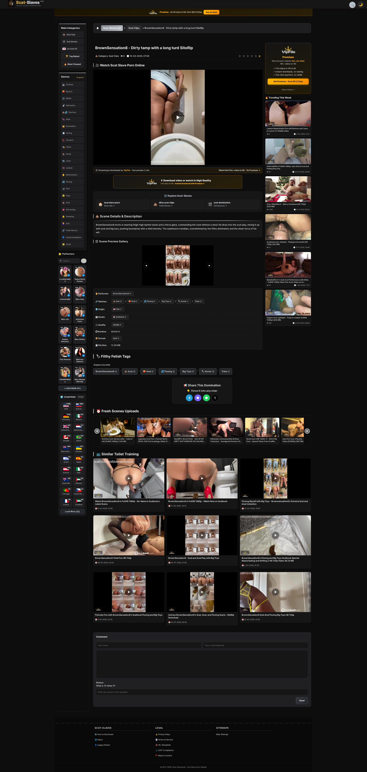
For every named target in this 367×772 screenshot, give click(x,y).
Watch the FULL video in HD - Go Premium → (239, 170)
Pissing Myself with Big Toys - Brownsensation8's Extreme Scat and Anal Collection (275, 502)
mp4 (115, 338)
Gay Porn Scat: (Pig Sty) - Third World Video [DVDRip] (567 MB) (298, 440)
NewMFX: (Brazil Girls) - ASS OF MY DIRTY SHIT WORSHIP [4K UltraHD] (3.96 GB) (189, 441)
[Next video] (307, 431)
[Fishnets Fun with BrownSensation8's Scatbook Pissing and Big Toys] (128, 592)
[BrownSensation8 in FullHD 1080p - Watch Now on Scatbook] (202, 478)
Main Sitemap (222, 734)
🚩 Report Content (163, 755)
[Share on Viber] (197, 397)
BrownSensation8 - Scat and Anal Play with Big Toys (193, 558)
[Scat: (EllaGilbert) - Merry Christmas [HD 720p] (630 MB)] (288, 189)
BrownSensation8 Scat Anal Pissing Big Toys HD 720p (268, 615)
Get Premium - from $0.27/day (288, 81)
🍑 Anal (131, 301)
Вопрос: (100, 682)
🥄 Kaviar (182, 301)
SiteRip (116, 325)
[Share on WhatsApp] (206, 397)
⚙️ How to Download (104, 734)
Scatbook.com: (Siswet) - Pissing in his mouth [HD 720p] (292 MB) (287, 243)
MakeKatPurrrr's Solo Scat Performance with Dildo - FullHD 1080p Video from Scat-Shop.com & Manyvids (287, 281)
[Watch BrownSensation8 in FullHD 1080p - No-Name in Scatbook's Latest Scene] (128, 478)
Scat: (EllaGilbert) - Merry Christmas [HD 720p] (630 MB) (286, 205)
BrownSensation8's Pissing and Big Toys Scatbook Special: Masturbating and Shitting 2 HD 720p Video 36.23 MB (270, 559)
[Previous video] (97, 431)
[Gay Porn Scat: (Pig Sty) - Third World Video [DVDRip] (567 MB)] (298, 427)
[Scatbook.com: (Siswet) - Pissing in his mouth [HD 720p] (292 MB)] (288, 227)
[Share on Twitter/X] (215, 397)
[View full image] (178, 265)
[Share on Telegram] (189, 397)
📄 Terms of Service (164, 739)
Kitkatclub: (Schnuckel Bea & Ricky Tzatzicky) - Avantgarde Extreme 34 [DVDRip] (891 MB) (225, 441)
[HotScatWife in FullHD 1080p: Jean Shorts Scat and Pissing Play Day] (288, 151)
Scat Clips (133, 28)
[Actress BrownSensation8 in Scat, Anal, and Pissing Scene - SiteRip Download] (202, 592)
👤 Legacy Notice (102, 745)
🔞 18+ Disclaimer (163, 745)
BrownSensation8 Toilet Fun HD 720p (113, 558)
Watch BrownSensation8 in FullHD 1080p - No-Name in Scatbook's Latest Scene (127, 502)
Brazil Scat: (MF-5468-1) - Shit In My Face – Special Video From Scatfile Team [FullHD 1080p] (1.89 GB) (261, 441)
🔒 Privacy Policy (162, 734)
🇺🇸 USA (116, 309)
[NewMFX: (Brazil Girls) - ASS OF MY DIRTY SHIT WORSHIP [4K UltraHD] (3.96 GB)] (190, 427)
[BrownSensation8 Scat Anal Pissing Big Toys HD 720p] (275, 592)
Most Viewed (72, 64)
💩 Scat (116, 301)
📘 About (99, 739)
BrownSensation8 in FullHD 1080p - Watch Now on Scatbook (197, 501)
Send (301, 700)
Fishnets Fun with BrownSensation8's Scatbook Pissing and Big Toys (128, 615)
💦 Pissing (148, 301)
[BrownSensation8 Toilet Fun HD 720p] (128, 535)
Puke (197, 301)
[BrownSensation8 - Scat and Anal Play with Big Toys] (202, 535)
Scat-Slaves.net (112, 28)
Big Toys (165, 301)
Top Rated (72, 56)
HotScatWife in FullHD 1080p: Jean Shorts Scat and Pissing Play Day (288, 167)
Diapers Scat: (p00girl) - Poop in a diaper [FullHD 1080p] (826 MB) (287, 319)
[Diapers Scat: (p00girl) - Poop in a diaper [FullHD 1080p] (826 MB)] (288, 302)
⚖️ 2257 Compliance (164, 750)
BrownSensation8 (121, 293)
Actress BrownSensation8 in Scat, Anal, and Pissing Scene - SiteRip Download (201, 616)
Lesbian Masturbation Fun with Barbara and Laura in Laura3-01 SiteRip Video (287, 130)
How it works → (288, 90)
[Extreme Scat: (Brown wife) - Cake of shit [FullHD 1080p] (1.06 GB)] (118, 427)
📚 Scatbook (118, 317)
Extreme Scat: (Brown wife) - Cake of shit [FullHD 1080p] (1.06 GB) (117, 440)
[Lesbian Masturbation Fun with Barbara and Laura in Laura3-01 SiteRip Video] (288, 113)
